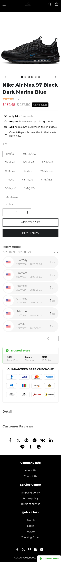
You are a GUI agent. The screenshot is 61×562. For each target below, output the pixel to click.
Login (30, 525)
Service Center (30, 484)
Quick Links (30, 512)
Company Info (30, 462)
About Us (30, 470)
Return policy (30, 498)
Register (31, 531)
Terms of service (30, 503)
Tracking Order (30, 537)
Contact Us (30, 476)
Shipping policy (30, 492)
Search (30, 520)
